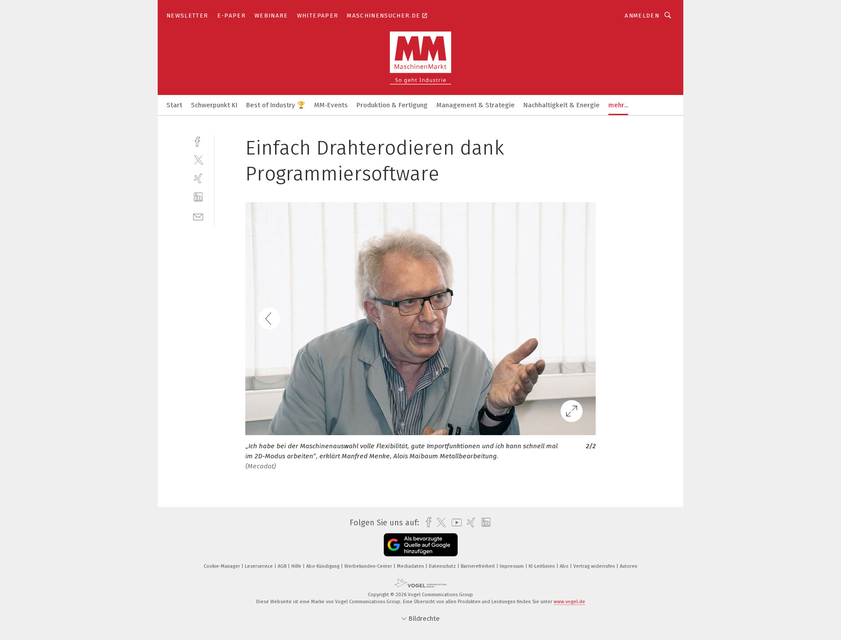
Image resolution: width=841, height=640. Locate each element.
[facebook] (198, 140)
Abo (565, 566)
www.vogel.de (569, 602)
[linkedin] (198, 197)
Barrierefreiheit (478, 566)
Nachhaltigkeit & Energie (561, 105)
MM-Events (331, 105)
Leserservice (259, 566)
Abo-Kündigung (323, 566)
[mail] (198, 216)
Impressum (512, 566)
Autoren (628, 566)
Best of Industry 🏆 (275, 105)
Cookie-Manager (222, 566)
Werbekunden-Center (368, 566)
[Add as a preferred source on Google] (421, 544)
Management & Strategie (475, 105)
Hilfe (297, 566)
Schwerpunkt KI (214, 105)
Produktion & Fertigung (392, 105)
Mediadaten (411, 566)
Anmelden (642, 15)
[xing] (198, 178)
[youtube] (454, 522)
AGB (283, 566)
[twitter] (198, 159)
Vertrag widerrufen (594, 566)
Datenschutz (443, 566)
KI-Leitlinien (542, 566)
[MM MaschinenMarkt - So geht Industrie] (174, 104)
